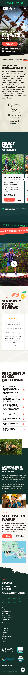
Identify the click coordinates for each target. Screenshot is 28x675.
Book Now (17, 9)
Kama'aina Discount (8, 617)
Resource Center (7, 636)
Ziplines (7, 583)
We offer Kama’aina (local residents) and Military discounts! (15, 208)
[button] (23, 179)
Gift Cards (5, 628)
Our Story (5, 630)
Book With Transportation (19, 536)
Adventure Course (9, 588)
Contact (4, 638)
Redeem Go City (7, 665)
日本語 (4, 642)
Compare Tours (6, 621)
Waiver (4, 623)
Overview (5, 59)
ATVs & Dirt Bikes (13, 593)
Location (4, 632)
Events (4, 609)
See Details (19, 199)
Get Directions (7, 536)
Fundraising (5, 613)
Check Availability (9, 199)
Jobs (3, 640)
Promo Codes (6, 615)
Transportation (6, 619)
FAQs (3, 634)
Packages (5, 608)
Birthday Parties (7, 611)
